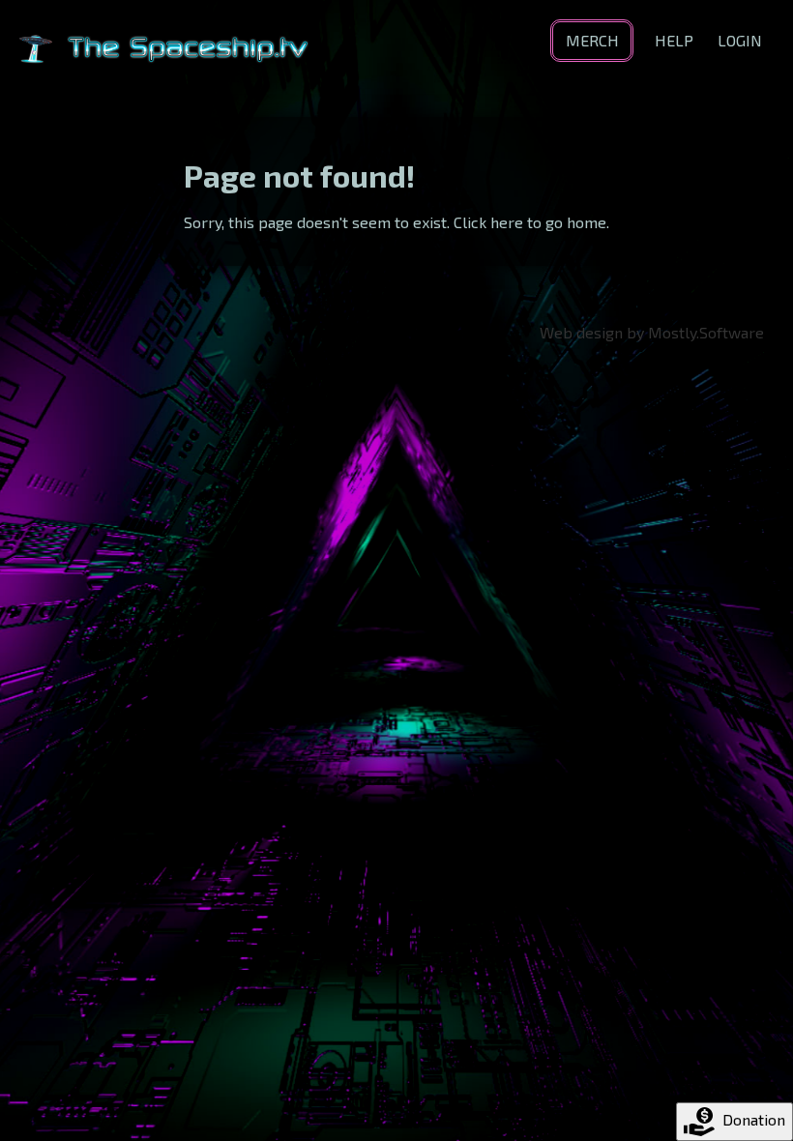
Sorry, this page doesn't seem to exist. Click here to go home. (396, 222)
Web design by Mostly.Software (652, 332)
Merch (592, 40)
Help (674, 40)
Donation (753, 1119)
